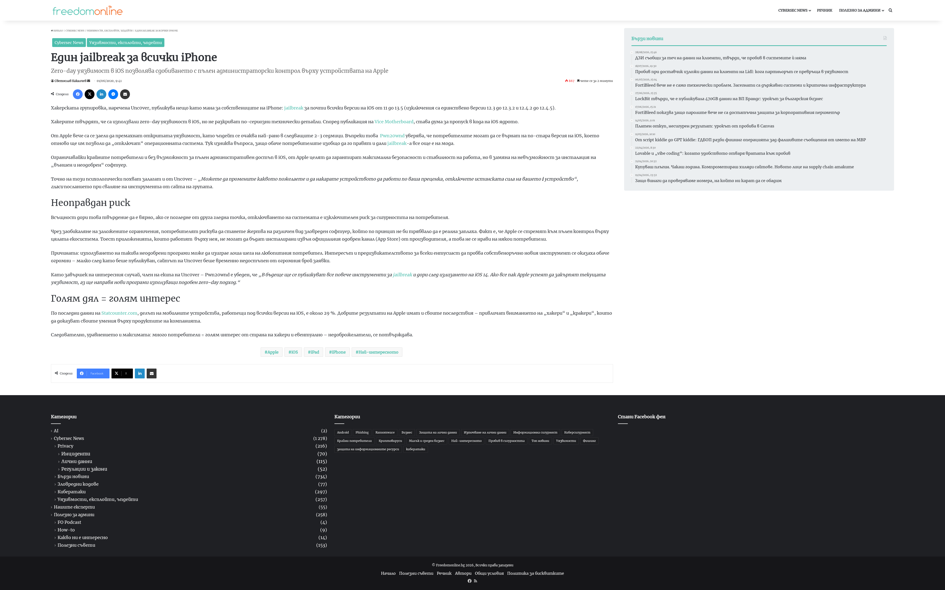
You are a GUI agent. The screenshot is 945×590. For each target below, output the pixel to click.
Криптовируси (390, 441)
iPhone (339, 352)
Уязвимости (566, 441)
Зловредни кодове (78, 484)
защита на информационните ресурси (368, 449)
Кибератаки (72, 492)
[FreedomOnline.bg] (87, 10)
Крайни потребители (354, 441)
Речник (824, 10)
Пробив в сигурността (506, 441)
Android (343, 432)
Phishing (362, 432)
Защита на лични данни (438, 432)
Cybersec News (792, 10)
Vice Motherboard (394, 121)
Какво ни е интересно (83, 537)
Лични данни (76, 461)
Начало (58, 30)
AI (56, 431)
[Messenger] (113, 94)
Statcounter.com (119, 313)
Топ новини (540, 441)
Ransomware (385, 432)
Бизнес (407, 432)
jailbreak (293, 108)
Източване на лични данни (485, 432)
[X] (89, 94)
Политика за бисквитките (535, 573)
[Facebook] (78, 94)
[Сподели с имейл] (125, 94)
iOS (294, 352)
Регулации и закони (84, 469)
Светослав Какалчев (70, 81)
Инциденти (75, 453)
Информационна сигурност (535, 432)
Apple (273, 352)
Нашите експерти (74, 507)
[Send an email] (88, 81)
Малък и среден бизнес (426, 441)
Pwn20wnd (392, 136)
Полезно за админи (860, 10)
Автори (463, 573)
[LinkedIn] (101, 94)
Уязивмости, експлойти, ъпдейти (110, 30)
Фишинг (589, 441)
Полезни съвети (76, 545)
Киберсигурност (577, 432)
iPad (315, 352)
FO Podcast (69, 522)
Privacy (65, 446)
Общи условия (489, 573)
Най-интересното (378, 352)
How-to (66, 530)
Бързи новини (73, 476)
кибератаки (415, 449)
